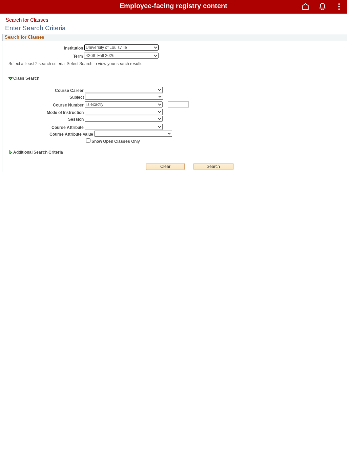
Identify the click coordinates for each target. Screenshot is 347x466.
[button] (306, 6)
